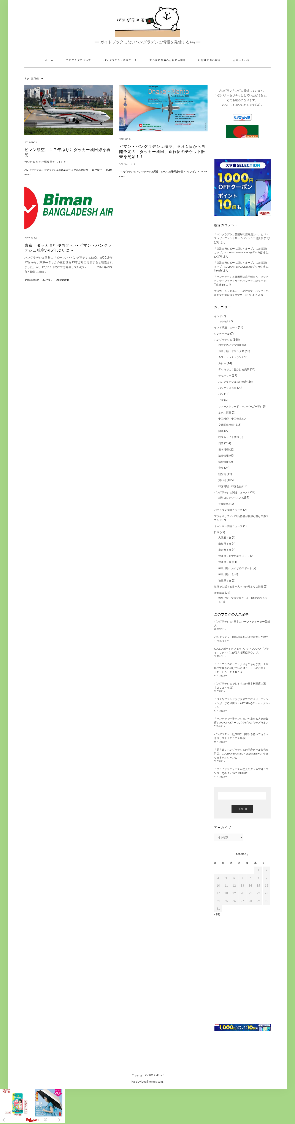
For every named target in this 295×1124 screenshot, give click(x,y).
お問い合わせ (241, 60)
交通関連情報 (81, 169)
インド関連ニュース (225, 327)
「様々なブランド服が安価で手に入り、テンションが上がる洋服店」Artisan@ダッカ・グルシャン (242, 703)
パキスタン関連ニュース (228, 509)
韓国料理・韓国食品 (230, 486)
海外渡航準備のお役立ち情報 (167, 60)
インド (218, 316)
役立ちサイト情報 (228, 437)
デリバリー (224, 375)
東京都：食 (224, 549)
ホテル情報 (224, 412)
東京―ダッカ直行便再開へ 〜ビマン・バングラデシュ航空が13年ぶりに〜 (68, 248)
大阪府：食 (224, 537)
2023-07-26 (125, 139)
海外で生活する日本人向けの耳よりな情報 (238, 586)
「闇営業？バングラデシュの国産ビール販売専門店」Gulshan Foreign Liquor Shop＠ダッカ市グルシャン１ (241, 753)
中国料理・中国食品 (230, 418)
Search (242, 809)
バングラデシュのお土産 (232, 381)
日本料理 (223, 449)
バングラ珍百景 (227, 388)
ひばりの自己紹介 (209, 60)
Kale (134, 1081)
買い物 (222, 480)
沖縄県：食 (224, 562)
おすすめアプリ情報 (230, 344)
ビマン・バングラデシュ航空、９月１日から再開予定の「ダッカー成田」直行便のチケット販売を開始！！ (162, 151)
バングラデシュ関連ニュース (57, 169)
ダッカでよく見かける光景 (233, 369)
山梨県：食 (224, 543)
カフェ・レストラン (230, 357)
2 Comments (62, 279)
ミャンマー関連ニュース (228, 526)
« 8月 (217, 914)
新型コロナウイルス (230, 497)
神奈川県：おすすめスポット (235, 568)
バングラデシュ (32, 169)
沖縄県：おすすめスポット (233, 556)
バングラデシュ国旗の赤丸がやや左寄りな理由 (241, 637)
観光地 (222, 474)
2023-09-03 (30, 142)
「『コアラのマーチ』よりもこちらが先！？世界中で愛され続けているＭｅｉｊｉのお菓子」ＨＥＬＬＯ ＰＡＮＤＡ (241, 668)
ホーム (49, 60)
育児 (221, 467)
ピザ (221, 400)
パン (221, 394)
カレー (222, 363)
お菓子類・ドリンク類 (231, 351)
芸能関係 (223, 503)
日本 (216, 532)
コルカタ (223, 321)
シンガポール (222, 333)
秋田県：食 (224, 580)
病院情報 (223, 461)
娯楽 (221, 431)
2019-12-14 (30, 238)
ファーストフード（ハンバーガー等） (240, 406)
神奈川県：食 (226, 574)
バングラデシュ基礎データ (120, 60)
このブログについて (78, 60)
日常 (221, 443)
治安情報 (223, 455)
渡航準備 (219, 592)
